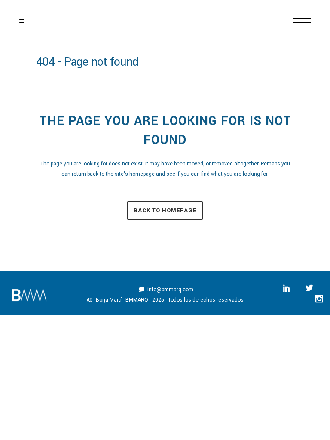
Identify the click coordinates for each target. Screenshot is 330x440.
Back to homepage (165, 210)
